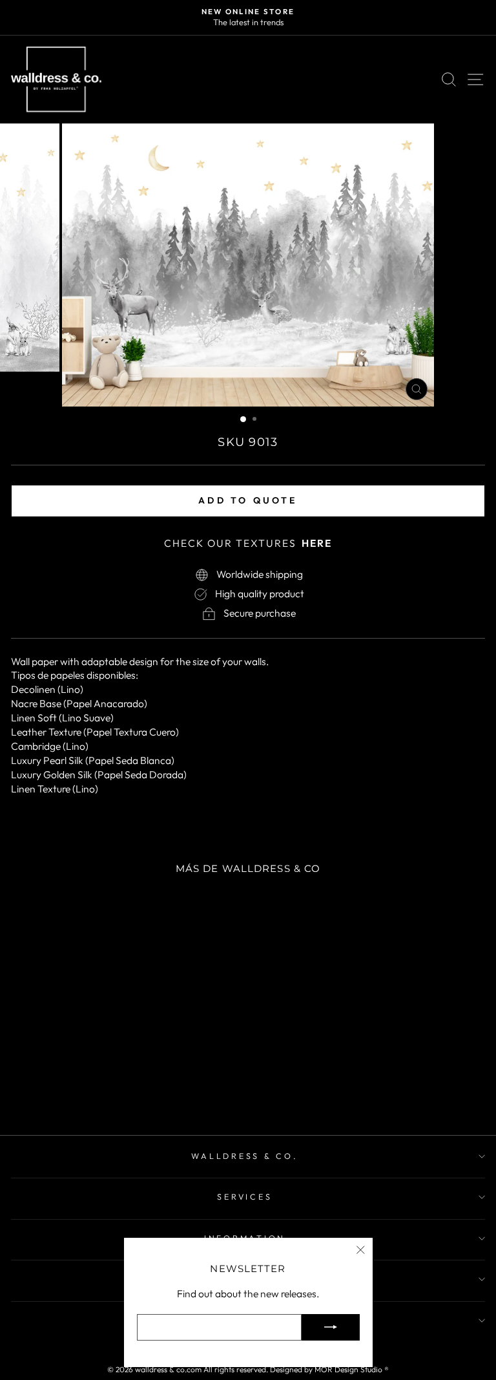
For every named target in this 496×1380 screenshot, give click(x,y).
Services (244, 1196)
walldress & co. (244, 1156)
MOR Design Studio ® (352, 1369)
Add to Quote (247, 500)
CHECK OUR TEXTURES (248, 542)
